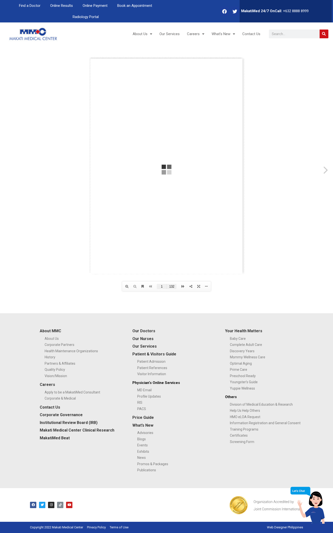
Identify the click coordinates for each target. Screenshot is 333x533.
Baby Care (238, 339)
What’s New (221, 34)
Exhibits (143, 451)
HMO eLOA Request (245, 417)
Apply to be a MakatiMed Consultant (72, 392)
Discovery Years (242, 351)
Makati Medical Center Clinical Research (77, 430)
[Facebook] (224, 11)
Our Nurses (143, 338)
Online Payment (95, 5)
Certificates (239, 435)
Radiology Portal (86, 17)
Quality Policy (55, 370)
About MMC (50, 331)
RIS (139, 402)
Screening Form (242, 442)
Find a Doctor (29, 5)
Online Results (61, 5)
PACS (141, 409)
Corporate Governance (61, 414)
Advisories (145, 433)
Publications (146, 470)
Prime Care (238, 370)
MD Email (144, 390)
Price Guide (143, 417)
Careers (193, 34)
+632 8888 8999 (296, 11)
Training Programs (244, 429)
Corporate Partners (59, 345)
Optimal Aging (241, 363)
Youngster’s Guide (244, 382)
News (141, 458)
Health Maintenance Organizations (71, 351)
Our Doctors (143, 331)
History (50, 357)
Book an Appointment (134, 5)
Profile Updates (149, 396)
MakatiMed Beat (55, 438)
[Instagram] (51, 505)
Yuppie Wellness (242, 388)
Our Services (169, 34)
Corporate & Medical (60, 398)
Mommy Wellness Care (247, 357)
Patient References (152, 368)
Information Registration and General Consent (265, 423)
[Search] (324, 34)
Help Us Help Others (245, 410)
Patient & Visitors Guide (154, 354)
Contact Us (251, 34)
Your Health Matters (243, 331)
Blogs (141, 439)
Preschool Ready (243, 376)
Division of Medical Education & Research (261, 404)
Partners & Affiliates (60, 363)
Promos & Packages (152, 464)
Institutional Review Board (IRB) (69, 422)
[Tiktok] (60, 505)
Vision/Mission (56, 376)
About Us (140, 34)
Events (142, 445)
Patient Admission (151, 361)
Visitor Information (151, 374)
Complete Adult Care (246, 345)
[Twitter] (235, 11)
